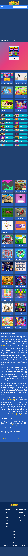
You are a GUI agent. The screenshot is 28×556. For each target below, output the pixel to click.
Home (1, 40)
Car (6, 141)
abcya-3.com (11, 399)
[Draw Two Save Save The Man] (21, 81)
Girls (7, 137)
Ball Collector (5, 232)
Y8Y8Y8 (14, 537)
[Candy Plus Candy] (21, 94)
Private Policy (21, 515)
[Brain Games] (20, 270)
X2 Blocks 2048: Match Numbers (7, 83)
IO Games (22, 130)
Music (7, 134)
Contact (21, 520)
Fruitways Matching (11, 425)
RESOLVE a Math (6, 300)
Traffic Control (19, 218)
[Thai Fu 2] (7, 202)
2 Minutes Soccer (6, 218)
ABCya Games (14, 540)
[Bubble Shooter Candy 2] (20, 298)
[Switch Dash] (20, 202)
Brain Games (18, 273)
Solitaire (13, 438)
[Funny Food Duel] (7, 243)
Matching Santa (6, 259)
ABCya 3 (14, 534)
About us (21, 517)
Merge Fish (18, 259)
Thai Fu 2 (4, 205)
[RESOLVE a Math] (7, 298)
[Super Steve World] (20, 243)
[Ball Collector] (7, 230)
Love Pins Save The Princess (7, 97)
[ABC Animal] (20, 230)
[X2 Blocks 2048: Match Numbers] (7, 81)
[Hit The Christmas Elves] (7, 270)
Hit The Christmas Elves (8, 273)
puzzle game (5, 345)
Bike (7, 130)
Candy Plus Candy (20, 97)
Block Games (5, 438)
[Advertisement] (14, 24)
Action (7, 145)
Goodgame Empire (20, 191)
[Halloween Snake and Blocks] (20, 311)
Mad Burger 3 (5, 286)
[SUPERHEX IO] (7, 189)
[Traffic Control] (20, 216)
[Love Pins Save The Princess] (7, 94)
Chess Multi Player (7, 314)
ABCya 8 (8, 122)
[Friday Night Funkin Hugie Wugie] (20, 284)
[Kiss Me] (7, 108)
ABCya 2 (8, 115)
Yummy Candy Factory (8, 327)
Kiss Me (3, 110)
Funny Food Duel (6, 246)
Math (21, 137)
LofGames (19, 438)
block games (14, 413)
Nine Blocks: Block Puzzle (16, 415)
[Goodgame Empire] (20, 189)
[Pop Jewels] (21, 108)
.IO (7, 520)
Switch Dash (18, 205)
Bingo (21, 141)
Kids (21, 145)
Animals (22, 122)
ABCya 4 (22, 115)
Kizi (14, 531)
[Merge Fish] (20, 257)
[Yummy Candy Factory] (7, 325)
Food (21, 126)
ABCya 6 (22, 119)
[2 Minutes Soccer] (7, 216)
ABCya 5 (8, 119)
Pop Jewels (18, 110)
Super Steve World (20, 246)
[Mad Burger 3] (7, 284)
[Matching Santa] (7, 257)
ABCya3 (6, 340)
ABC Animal (18, 232)
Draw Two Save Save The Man (21, 83)
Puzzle (21, 134)
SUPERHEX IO (5, 191)
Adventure (8, 126)
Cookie (21, 512)
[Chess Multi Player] (7, 311)
